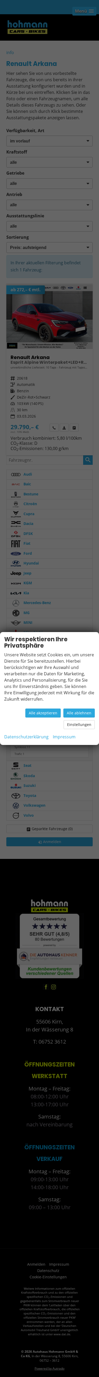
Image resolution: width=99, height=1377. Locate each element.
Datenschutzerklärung (26, 737)
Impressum (64, 737)
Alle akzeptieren (43, 712)
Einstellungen (79, 724)
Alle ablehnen (79, 712)
